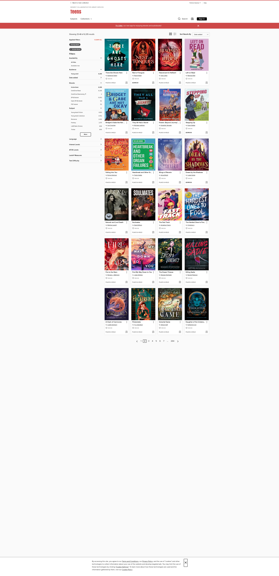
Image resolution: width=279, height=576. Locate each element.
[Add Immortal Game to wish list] (180, 332)
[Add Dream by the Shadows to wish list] (206, 182)
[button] (195, 3)
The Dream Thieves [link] (166, 272)
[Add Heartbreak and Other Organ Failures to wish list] (153, 182)
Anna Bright (164, 175)
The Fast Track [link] (164, 222)
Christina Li (191, 225)
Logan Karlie (191, 175)
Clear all (98, 40)
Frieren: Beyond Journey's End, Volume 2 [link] (169, 123)
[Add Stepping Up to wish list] (206, 132)
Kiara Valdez (191, 125)
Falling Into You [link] (111, 172)
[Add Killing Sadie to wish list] (206, 282)
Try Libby (119, 26)
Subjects (73, 19)
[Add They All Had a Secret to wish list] (153, 132)
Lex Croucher (111, 125)
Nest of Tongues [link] (138, 73)
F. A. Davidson (138, 325)
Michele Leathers (139, 125)
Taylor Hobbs (138, 175)
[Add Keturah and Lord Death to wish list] (126, 232)
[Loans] (192, 19)
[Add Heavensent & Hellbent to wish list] (180, 83)
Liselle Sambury (112, 325)
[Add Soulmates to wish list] (153, 232)
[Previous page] (137, 341)
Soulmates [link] (136, 222)
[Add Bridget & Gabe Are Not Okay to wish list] (126, 132)
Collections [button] (85, 19)
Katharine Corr (192, 325)
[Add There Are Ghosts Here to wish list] (126, 83)
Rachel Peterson (192, 275)
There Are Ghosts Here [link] (114, 73)
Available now (75, 66)
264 (172, 341)
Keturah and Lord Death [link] (114, 222)
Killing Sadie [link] (190, 272)
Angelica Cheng (166, 225)
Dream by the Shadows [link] (194, 172)
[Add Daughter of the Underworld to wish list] (206, 332)
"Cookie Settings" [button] (122, 567)
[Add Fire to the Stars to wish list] (126, 282)
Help (205, 3)
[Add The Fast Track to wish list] (180, 232)
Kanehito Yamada (166, 125)
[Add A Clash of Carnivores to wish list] (126, 332)
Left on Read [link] (190, 73)
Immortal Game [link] (164, 322)
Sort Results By (185, 34)
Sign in (202, 19)
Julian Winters (138, 275)
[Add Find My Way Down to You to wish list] (153, 282)
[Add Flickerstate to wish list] (153, 332)
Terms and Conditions (130, 561)
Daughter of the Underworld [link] (196, 322)
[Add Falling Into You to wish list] (126, 182)
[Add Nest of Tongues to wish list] (153, 83)
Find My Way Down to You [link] (142, 272)
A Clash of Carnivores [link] (114, 322)
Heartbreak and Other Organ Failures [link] (142, 172)
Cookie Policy (127, 570)
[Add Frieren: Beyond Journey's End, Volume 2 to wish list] (180, 132)
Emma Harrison (112, 175)
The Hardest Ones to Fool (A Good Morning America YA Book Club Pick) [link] (196, 222)
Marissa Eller (191, 75)
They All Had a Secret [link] (140, 123)
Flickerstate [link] (136, 322)
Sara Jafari (164, 75)
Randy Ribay (138, 75)
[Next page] (178, 341)
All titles (73, 62)
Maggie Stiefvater (166, 275)
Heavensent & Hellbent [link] (167, 73)
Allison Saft (164, 325)
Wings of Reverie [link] (165, 172)
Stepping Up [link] (190, 123)
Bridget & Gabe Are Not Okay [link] (116, 123)
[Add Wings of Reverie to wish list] (180, 182)
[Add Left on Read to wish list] (206, 83)
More (85, 134)
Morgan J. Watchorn (113, 275)
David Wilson (138, 225)
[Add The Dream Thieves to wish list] (180, 282)
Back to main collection (80, 3)
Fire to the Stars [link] (111, 272)
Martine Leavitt (112, 225)
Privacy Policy (147, 561)
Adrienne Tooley (112, 75)
